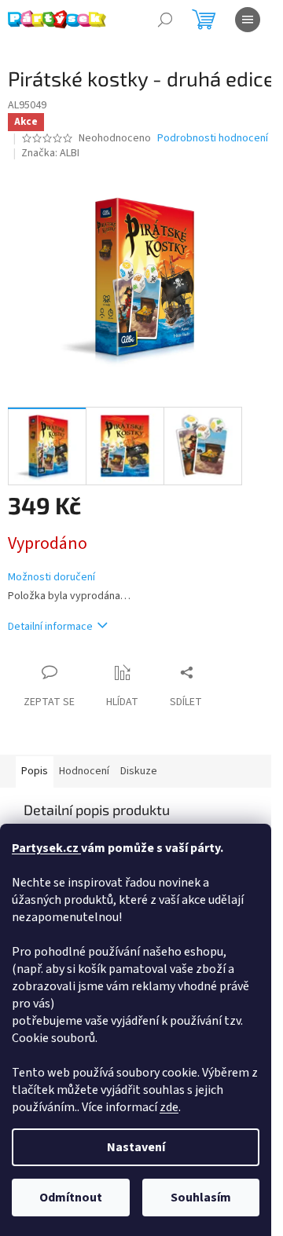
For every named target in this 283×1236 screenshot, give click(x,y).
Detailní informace (50, 626)
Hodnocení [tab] (84, 771)
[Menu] (247, 19)
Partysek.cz (46, 848)
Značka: (50, 153)
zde (169, 1107)
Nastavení (136, 1147)
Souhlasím (201, 1197)
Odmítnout (70, 1197)
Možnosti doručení (51, 577)
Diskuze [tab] (138, 771)
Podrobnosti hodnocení (212, 138)
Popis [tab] (34, 771)
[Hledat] (165, 19)
